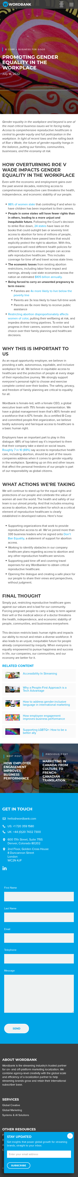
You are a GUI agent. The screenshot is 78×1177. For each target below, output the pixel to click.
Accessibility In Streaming (40, 673)
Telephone (10, 950)
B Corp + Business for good (25, 49)
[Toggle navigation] (71, 4)
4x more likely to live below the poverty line (43, 293)
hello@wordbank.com (22, 818)
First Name (10, 888)
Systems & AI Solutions (15, 1115)
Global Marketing (12, 1110)
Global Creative (11, 1105)
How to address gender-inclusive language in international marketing (46, 703)
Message (9, 971)
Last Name (10, 908)
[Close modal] (70, 1136)
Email (7, 929)
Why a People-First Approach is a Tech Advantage (44, 689)
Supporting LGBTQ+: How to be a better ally (44, 731)
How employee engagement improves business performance (44, 717)
